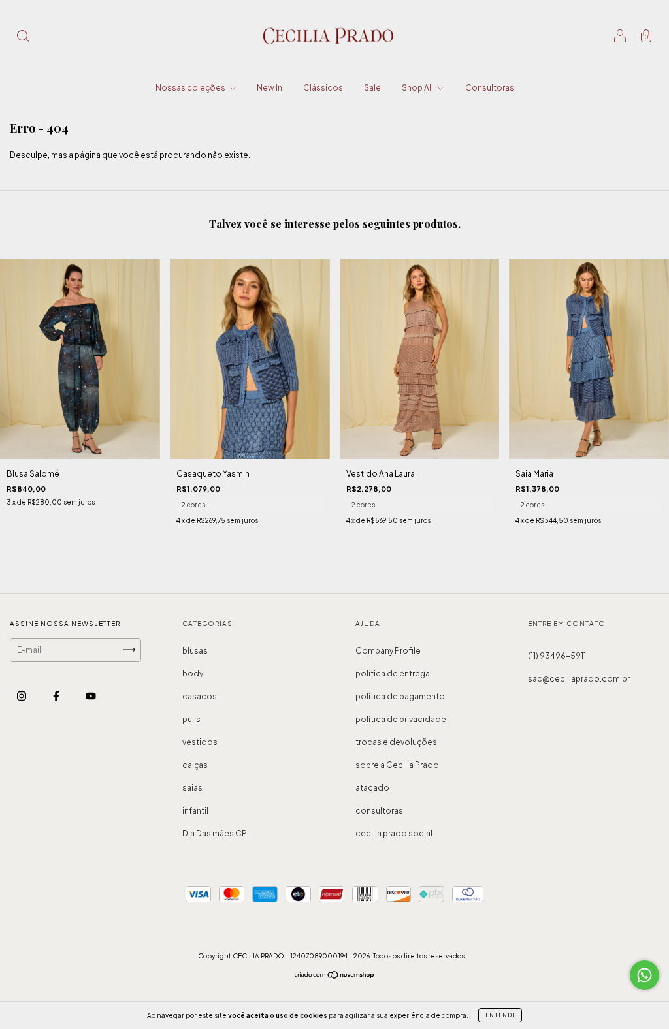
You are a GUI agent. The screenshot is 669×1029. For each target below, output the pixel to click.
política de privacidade (400, 719)
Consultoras (489, 88)
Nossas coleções (191, 88)
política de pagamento (400, 696)
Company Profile (388, 651)
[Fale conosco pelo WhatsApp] (644, 975)
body (192, 673)
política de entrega (392, 673)
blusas (195, 651)
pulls (191, 719)
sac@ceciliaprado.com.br (579, 679)
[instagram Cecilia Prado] (22, 696)
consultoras (379, 810)
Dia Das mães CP (214, 833)
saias (192, 788)
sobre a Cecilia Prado (397, 765)
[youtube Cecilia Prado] (91, 696)
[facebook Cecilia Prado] (56, 696)
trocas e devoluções (396, 742)
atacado (372, 788)
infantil (195, 810)
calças (195, 765)
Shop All (418, 88)
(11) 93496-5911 (557, 656)
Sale (372, 88)
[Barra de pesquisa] (22, 37)
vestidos (200, 742)
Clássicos (323, 88)
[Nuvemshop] (335, 976)
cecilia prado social (393, 833)
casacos (199, 696)
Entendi (500, 1015)
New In (269, 88)
